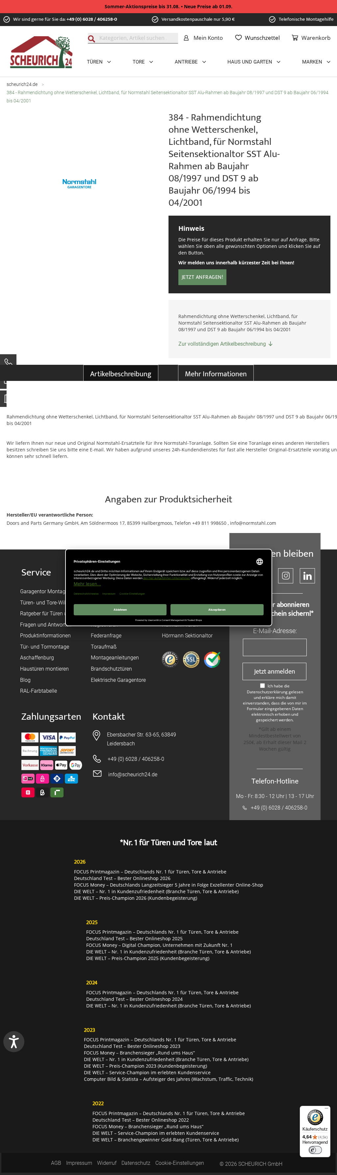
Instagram (285, 575)
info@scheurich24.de (132, 774)
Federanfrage (106, 635)
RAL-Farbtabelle (38, 691)
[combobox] (133, 38)
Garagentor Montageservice (52, 591)
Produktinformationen (45, 635)
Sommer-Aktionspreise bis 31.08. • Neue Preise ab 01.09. (168, 6)
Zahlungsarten (51, 717)
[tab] (120, 373)
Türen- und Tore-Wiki (44, 603)
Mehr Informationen (216, 374)
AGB (56, 1163)
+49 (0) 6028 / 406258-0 (91, 19)
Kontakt (108, 717)
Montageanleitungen (115, 657)
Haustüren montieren (44, 669)
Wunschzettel (262, 37)
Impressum (79, 1163)
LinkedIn (307, 575)
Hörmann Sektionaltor (187, 635)
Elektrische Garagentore (118, 680)
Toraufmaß (104, 647)
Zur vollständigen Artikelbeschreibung (222, 344)
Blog (25, 680)
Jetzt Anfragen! (202, 277)
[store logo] (41, 52)
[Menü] (326, 1110)
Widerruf (107, 1163)
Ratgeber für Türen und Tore (52, 613)
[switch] (315, 1150)
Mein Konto (208, 37)
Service (36, 572)
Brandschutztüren (111, 669)
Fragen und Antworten (45, 625)
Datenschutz (135, 1163)
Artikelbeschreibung (120, 374)
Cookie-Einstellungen (179, 1163)
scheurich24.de (22, 84)
